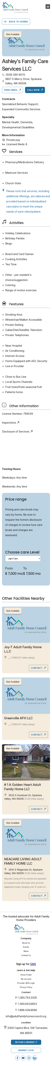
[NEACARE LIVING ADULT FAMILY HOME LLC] (26, 837)
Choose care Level (22, 552)
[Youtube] (23, 1058)
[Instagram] (29, 1058)
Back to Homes (18, 21)
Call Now (33, 90)
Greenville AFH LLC (18, 718)
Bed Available (12, 610)
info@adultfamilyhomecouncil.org (26, 1016)
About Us (26, 943)
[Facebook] (17, 1058)
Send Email (11, 90)
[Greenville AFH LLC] (26, 696)
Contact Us (26, 955)
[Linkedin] (34, 1058)
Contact (37, 668)
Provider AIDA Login (26, 983)
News (26, 951)
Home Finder (26, 975)
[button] (48, 6)
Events (26, 947)
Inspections (9, 422)
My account (26, 979)
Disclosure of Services (15, 431)
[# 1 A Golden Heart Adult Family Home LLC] (26, 762)
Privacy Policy (26, 987)
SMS (33, 964)
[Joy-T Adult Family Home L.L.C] (26, 625)
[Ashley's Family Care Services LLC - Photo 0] (26, 42)
